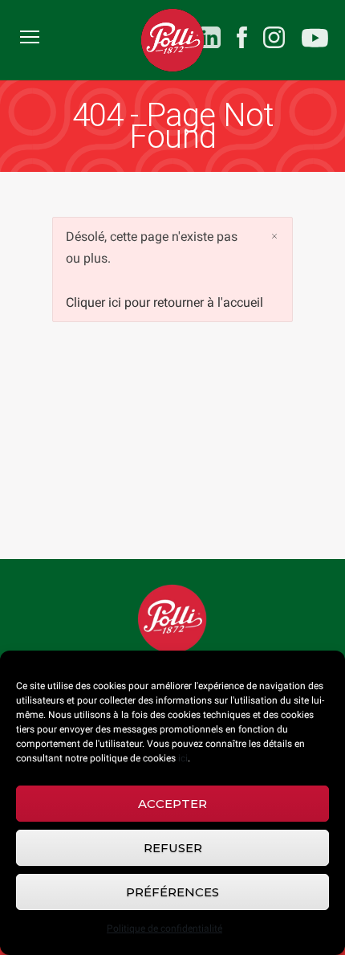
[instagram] (274, 37)
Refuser (173, 847)
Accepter (172, 803)
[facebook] (242, 37)
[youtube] (315, 41)
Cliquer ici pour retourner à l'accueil (164, 302)
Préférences (172, 892)
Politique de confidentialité (164, 928)
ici (183, 758)
